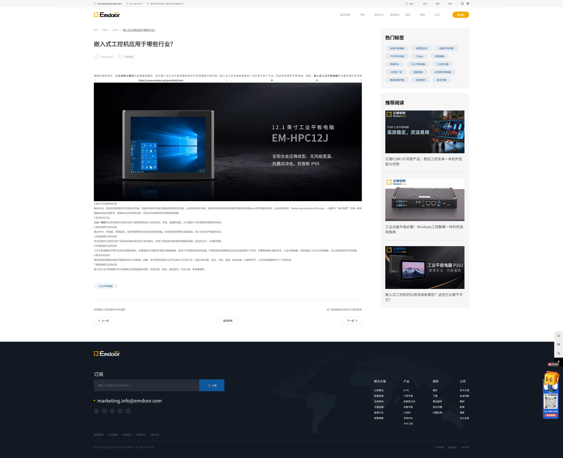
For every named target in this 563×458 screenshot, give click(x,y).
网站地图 (440, 447)
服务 (436, 381)
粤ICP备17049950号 (144, 447)
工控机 (115, 30)
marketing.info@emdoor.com (109, 3)
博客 (105, 30)
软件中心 (379, 14)
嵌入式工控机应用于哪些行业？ (139, 30)
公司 (463, 381)
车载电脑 (439, 56)
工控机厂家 (396, 72)
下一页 (350, 320)
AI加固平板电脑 (443, 72)
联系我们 (460, 14)
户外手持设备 (397, 56)
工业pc (419, 56)
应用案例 (420, 80)
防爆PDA (394, 64)
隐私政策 (452, 447)
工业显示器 (442, 64)
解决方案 (441, 80)
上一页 (105, 320)
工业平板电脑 (106, 286)
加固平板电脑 (397, 48)
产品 (406, 381)
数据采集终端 (397, 80)
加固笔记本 (422, 48)
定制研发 (394, 14)
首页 (96, 30)
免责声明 (465, 447)
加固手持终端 (446, 48)
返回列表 (228, 320)
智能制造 (418, 72)
